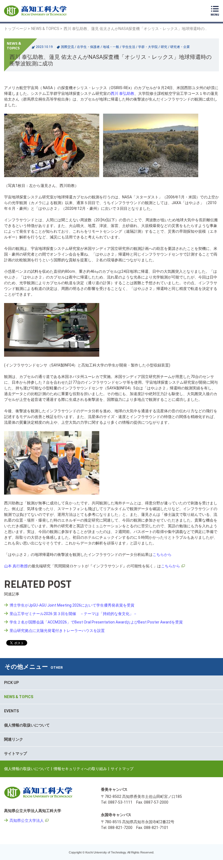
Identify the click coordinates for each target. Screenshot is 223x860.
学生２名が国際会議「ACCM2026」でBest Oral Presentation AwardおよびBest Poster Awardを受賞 (96, 622)
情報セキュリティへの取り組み (80, 769)
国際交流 (67, 47)
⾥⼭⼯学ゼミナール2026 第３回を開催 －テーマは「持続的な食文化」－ (73, 613)
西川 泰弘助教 (122, 93)
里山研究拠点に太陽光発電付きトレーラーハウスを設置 (57, 630)
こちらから (162, 554)
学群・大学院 (148, 47)
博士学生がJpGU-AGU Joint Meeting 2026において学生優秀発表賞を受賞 (72, 605)
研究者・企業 (180, 47)
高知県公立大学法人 (27, 820)
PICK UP (11, 682)
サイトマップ (15, 753)
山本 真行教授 (16, 566)
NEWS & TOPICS (45, 28)
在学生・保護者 (88, 47)
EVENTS (11, 711)
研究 (164, 47)
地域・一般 (111, 47)
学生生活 (128, 47)
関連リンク (13, 739)
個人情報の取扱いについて (27, 725)
